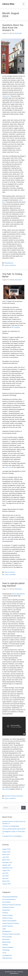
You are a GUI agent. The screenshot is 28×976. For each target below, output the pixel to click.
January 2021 (6, 884)
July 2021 (5, 873)
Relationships (6, 942)
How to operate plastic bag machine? (13, 584)
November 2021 (7, 862)
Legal (4, 929)
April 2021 (5, 878)
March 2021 (6, 881)
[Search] (23, 808)
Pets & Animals (7, 937)
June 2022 (5, 857)
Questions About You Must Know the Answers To (12, 27)
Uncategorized (7, 955)
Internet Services (9, 572)
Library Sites (8, 4)
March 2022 (6, 860)
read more (8, 467)
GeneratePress (14, 973)
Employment (6, 910)
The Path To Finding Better (12, 275)
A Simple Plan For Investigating (12, 836)
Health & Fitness (7, 918)
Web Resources (7, 958)
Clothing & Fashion (8, 907)
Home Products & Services (10, 923)
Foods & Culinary (7, 915)
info (6, 539)
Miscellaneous (8, 263)
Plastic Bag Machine (18, 594)
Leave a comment (10, 265)
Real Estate (5, 939)
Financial (5, 913)
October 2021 (6, 865)
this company (16, 327)
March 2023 (6, 854)
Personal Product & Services (11, 934)
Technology (5, 950)
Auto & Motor (6, 902)
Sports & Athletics (7, 947)
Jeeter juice (6, 96)
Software (5, 945)
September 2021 (7, 868)
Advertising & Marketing (9, 897)
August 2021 (6, 870)
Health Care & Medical (9, 921)
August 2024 (6, 849)
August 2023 (6, 852)
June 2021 (5, 876)
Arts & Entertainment (8, 899)
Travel (4, 952)
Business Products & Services (13, 796)
